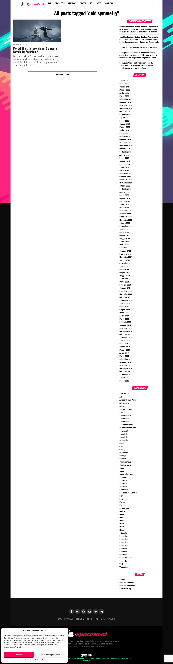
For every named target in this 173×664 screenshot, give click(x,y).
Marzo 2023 (124, 208)
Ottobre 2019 (124, 334)
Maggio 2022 (124, 238)
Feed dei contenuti (126, 582)
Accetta (19, 655)
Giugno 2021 (124, 272)
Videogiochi (60, 3)
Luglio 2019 (124, 344)
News (121, 514)
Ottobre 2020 (124, 297)
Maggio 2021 (124, 276)
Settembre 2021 (125, 263)
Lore (121, 499)
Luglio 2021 (124, 269)
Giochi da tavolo (125, 462)
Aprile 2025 (124, 130)
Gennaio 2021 (125, 288)
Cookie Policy (29, 660)
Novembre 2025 (125, 109)
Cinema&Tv (72, 3)
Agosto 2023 (124, 192)
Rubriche (123, 548)
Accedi (122, 579)
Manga (122, 502)
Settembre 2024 (125, 152)
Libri (121, 496)
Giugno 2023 (124, 198)
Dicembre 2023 (125, 180)
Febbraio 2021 (125, 285)
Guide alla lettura (126, 474)
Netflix (122, 511)
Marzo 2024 (124, 170)
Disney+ (122, 456)
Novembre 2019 (125, 331)
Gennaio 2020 (125, 325)
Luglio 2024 (124, 158)
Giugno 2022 (124, 235)
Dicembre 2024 (125, 142)
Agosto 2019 (124, 341)
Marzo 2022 (124, 245)
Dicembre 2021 (125, 254)
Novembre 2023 (125, 183)
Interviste (123, 480)
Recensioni (123, 536)
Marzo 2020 (124, 319)
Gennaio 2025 (125, 139)
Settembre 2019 (125, 338)
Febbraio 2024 (125, 173)
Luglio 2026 (124, 84)
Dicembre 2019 (125, 328)
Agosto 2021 (124, 266)
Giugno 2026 (124, 87)
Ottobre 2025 (124, 112)
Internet (122, 477)
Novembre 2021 (125, 257)
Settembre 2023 (125, 189)
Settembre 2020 (125, 300)
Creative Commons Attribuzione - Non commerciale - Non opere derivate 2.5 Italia (100, 659)
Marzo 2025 (124, 133)
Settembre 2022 (125, 226)
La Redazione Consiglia (128, 493)
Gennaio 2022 (125, 251)
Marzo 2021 (124, 282)
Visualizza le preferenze (50, 655)
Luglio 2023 (124, 195)
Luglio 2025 (124, 121)
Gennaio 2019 (125, 362)
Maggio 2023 (124, 201)
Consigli (122, 443)
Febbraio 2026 (125, 99)
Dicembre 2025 (125, 105)
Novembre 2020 (125, 294)
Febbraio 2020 (125, 322)
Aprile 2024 (124, 167)
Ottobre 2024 (124, 149)
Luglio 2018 (124, 381)
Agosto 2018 (124, 378)
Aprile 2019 (124, 353)
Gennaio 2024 (125, 177)
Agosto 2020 (124, 303)
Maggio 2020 (124, 313)
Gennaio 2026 (125, 102)
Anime (122, 406)
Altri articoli (62, 74)
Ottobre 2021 (124, 260)
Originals (123, 533)
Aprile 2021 (124, 279)
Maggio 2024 (124, 164)
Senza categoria (126, 558)
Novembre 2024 (125, 146)
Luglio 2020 (124, 307)
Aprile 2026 (124, 93)
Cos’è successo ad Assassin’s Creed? (142, 47)
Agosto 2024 (124, 155)
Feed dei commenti (127, 586)
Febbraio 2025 (125, 136)
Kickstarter (123, 490)
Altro (99, 3)
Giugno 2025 (124, 124)
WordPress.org (125, 589)
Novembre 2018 (125, 368)
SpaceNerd (109, 3)
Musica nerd (124, 508)
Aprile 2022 (124, 242)
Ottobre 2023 (124, 186)
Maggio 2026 (124, 90)
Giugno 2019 (124, 347)
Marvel (122, 505)
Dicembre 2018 (125, 365)
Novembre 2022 (125, 220)
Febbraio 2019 (125, 359)
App (121, 412)
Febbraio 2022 (125, 248)
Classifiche (123, 434)
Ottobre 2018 (124, 371)
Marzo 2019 (124, 356)
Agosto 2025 (124, 118)
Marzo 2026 (124, 96)
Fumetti (83, 3)
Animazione (124, 403)
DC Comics (123, 452)
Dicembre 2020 (125, 291)
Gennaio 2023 (125, 214)
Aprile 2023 (124, 204)
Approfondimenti (126, 415)
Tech (91, 3)
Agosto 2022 (124, 229)
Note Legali (39, 660)
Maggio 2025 (124, 127)
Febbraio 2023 (125, 211)
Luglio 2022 (124, 232)
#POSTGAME (124, 394)
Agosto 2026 (124, 81)
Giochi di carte (125, 465)
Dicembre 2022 (125, 217)
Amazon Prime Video (127, 400)
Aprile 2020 (124, 316)
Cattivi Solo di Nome (127, 428)
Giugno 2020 (124, 310)
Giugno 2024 (124, 161)
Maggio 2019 (124, 350)
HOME (50, 3)
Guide (121, 468)
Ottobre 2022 (124, 223)
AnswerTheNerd (125, 409)
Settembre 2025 (125, 115)
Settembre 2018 (125, 375)
